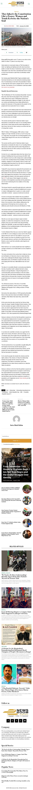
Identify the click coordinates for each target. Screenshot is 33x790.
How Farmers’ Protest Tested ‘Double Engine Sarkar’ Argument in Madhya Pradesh (11, 512)
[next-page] (29, 451)
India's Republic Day (14, 392)
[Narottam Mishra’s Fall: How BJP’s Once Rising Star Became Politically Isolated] (26, 500)
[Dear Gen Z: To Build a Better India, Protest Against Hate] (26, 523)
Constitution (5, 392)
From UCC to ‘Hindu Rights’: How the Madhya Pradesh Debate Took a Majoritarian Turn (11, 534)
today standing (23, 378)
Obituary (4, 646)
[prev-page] (26, 451)
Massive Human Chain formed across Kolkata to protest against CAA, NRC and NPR (24, 403)
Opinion (16, 11)
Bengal (4, 609)
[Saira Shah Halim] (16, 419)
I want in (15, 440)
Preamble (26, 392)
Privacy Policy (17, 444)
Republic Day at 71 (6, 394)
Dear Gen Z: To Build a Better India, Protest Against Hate (11, 523)
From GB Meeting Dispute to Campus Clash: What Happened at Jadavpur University (16, 612)
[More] (26, 52)
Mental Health (6, 572)
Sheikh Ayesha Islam (7, 480)
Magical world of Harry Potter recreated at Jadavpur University (15, 776)
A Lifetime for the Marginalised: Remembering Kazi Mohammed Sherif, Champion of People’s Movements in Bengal (16, 650)
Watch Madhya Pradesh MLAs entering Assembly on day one (16, 781)
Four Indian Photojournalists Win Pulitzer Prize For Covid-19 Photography (15, 771)
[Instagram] (12, 720)
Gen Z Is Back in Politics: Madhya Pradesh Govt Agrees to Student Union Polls (11, 489)
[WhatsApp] (20, 720)
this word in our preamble (8, 87)
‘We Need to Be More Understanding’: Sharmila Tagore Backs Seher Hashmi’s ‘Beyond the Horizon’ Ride (14, 576)
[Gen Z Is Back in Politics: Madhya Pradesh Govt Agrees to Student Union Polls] (26, 489)
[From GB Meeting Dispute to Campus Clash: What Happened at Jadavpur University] (16, 597)
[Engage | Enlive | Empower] (16, 4)
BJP (4, 178)
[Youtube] (24, 720)
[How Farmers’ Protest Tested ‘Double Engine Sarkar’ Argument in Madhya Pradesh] (26, 511)
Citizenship (12, 390)
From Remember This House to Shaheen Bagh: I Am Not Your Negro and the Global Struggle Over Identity (16, 472)
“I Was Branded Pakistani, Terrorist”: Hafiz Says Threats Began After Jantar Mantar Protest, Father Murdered (16, 690)
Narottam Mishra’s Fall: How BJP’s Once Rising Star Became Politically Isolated (11, 500)
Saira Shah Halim (10, 26)
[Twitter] (16, 720)
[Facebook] (8, 720)
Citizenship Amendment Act (23, 390)
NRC (21, 392)
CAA (7, 390)
